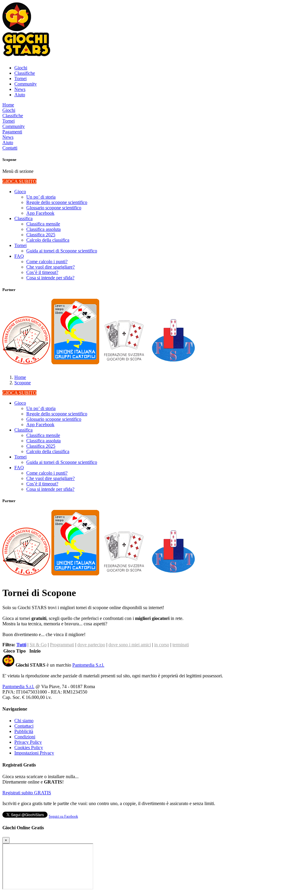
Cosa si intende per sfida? (50, 277)
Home (8, 104)
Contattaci (23, 726)
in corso (161, 644)
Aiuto (19, 94)
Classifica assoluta (43, 229)
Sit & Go (38, 644)
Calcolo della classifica (47, 240)
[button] (16, 29)
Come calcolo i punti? (47, 261)
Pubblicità (23, 731)
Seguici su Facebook (63, 816)
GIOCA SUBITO (19, 181)
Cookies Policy (28, 747)
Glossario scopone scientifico (53, 207)
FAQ (19, 256)
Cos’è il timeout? (42, 272)
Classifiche (24, 73)
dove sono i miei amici (129, 644)
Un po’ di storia (41, 196)
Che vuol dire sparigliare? (50, 266)
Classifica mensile (43, 223)
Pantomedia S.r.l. (88, 665)
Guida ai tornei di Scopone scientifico (61, 250)
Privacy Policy (28, 742)
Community (25, 83)
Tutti (21, 644)
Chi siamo (23, 720)
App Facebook (40, 213)
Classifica (23, 218)
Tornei (20, 78)
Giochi (20, 67)
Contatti (9, 147)
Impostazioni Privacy (34, 752)
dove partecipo (91, 644)
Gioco (20, 191)
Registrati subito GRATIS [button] (26, 792)
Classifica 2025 (40, 234)
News (19, 89)
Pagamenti (12, 131)
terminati (180, 644)
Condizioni (24, 736)
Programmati (62, 644)
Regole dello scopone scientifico (56, 202)
